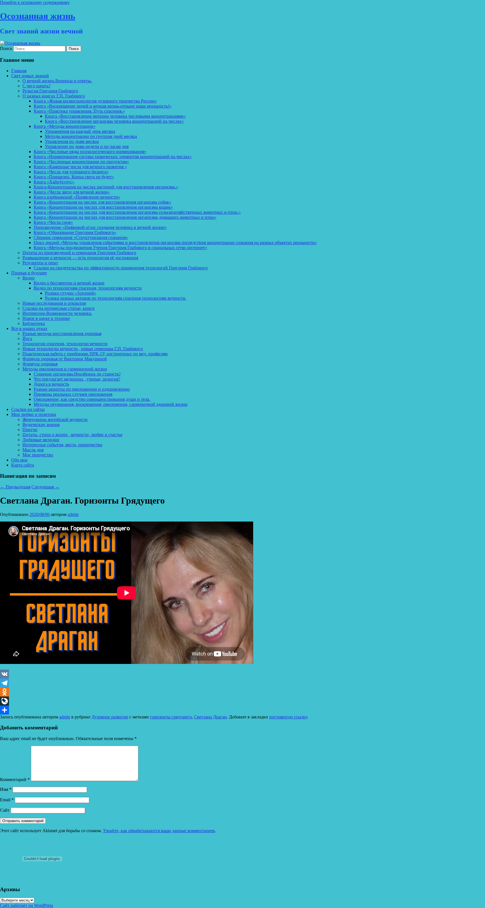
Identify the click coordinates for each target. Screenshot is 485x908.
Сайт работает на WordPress (26, 905)
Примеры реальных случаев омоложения (73, 394)
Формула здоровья (40, 363)
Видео (28, 278)
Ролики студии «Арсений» (70, 293)
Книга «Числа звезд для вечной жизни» (72, 192)
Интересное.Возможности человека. (57, 313)
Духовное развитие (109, 716)
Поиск (6, 48)
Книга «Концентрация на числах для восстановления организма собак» (102, 202)
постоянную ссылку (288, 716)
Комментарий (15, 779)
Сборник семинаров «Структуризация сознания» (81, 237)
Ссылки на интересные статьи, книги (58, 308)
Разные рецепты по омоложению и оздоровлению (82, 389)
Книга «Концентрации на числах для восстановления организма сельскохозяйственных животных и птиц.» (137, 212)
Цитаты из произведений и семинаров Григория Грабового (79, 252)
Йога (27, 338)
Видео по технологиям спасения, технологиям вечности (88, 288)
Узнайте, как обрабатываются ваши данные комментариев (159, 830)
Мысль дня (33, 449)
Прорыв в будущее (29, 272)
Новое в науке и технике (46, 318)
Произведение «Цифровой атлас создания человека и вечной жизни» (100, 227)
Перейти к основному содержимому (35, 2)
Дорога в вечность (51, 384)
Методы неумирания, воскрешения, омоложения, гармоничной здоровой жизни (110, 404)
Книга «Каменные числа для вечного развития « (80, 166)
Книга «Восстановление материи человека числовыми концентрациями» (115, 116)
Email (7, 799)
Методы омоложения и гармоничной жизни (64, 369)
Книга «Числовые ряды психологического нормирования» (90, 151)
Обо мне (19, 460)
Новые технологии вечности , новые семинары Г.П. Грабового (82, 348)
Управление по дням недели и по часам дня (87, 146)
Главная (18, 70)
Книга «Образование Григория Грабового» (75, 232)
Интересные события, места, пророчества (62, 444)
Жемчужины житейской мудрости (55, 419)
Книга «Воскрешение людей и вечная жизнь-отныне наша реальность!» (102, 106)
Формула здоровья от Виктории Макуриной (64, 358)
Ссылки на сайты (28, 409)
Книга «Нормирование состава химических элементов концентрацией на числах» (113, 156)
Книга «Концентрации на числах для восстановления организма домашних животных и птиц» (125, 217)
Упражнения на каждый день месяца (80, 131)
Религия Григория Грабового (50, 90)
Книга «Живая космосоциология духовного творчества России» (95, 101)
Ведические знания (41, 424)
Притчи (29, 429)
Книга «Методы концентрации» (64, 126)
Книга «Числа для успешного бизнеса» (71, 171)
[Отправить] (242, 710)
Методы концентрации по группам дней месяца (91, 136)
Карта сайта (22, 465)
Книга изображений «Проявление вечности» (77, 197)
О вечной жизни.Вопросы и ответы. (57, 80)
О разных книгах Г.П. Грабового (53, 96)
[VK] (242, 674)
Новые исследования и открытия (54, 303)
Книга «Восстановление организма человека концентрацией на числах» (114, 121)
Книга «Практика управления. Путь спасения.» (79, 111)
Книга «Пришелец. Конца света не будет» (74, 176)
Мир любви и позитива (33, 414)
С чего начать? (36, 85)
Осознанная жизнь (37, 16)
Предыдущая (15, 486)
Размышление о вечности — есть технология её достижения (80, 257)
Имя (6, 789)
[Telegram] (242, 683)
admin (73, 514)
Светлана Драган (210, 716)
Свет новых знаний (30, 75)
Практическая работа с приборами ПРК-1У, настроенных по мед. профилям (95, 353)
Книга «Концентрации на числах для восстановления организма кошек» (103, 207)
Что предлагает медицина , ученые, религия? (77, 379)
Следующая (45, 486)
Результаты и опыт (40, 262)
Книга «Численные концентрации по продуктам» (81, 161)
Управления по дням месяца (72, 141)
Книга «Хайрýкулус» (54, 181)
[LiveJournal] (242, 701)
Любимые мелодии (40, 439)
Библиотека (33, 323)
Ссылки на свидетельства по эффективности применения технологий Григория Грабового (121, 267)
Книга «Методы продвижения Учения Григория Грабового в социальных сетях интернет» (120, 247)
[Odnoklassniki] (242, 692)
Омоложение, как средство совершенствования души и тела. (92, 399)
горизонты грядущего (171, 716)
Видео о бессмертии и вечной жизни (69, 283)
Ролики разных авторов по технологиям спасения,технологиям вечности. (115, 298)
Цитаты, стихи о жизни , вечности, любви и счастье (72, 434)
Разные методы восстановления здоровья (61, 333)
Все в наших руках (29, 328)
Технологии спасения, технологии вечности (64, 343)
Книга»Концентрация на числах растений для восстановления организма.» (106, 187)
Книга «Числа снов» (53, 222)
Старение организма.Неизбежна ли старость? (77, 374)
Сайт (5, 810)
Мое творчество (37, 454)
